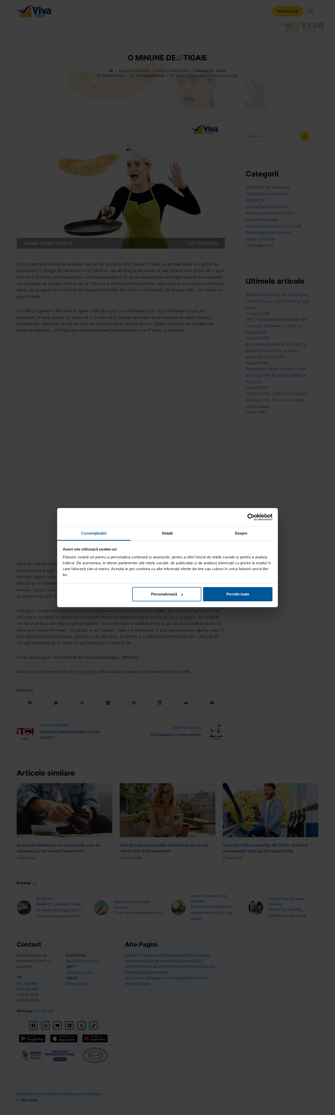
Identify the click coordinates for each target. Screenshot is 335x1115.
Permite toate (237, 594)
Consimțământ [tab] (93, 533)
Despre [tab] (241, 533)
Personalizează (164, 594)
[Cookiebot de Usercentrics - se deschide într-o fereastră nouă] (251, 517)
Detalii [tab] (167, 533)
